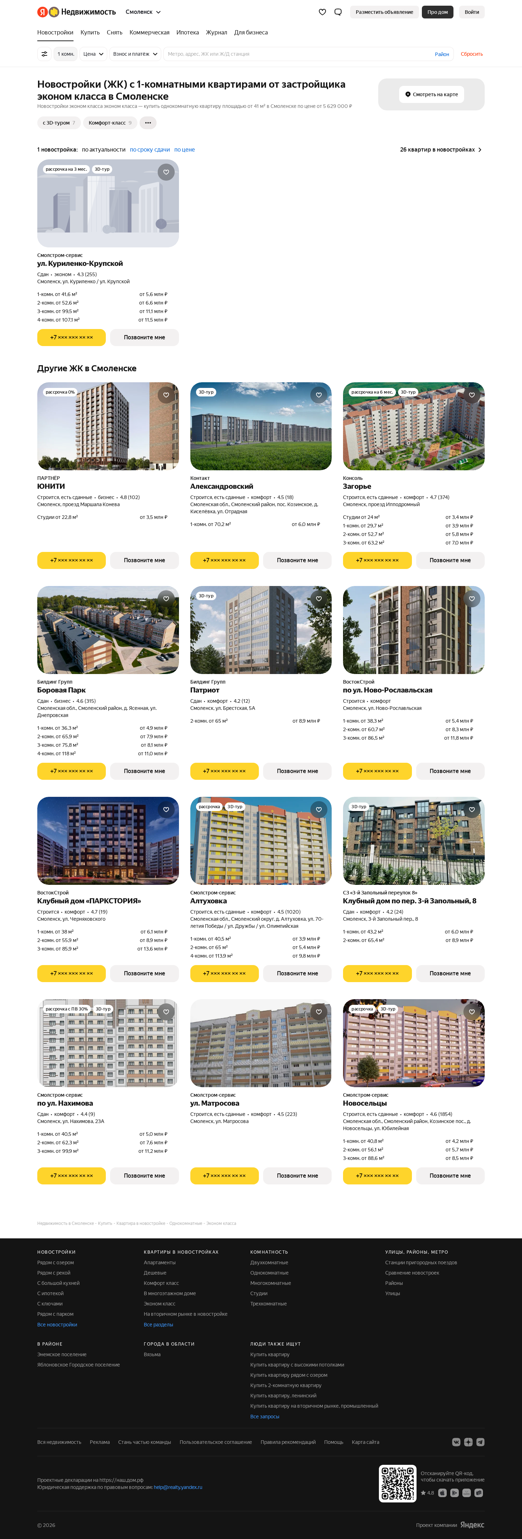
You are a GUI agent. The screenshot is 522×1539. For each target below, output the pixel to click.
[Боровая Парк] (108, 630)
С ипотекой (50, 1293)
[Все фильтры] (44, 54)
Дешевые (155, 1273)
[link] (472, 12)
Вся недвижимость (59, 1442)
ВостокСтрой (358, 682)
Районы (394, 1283)
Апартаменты (160, 1262)
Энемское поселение (62, 1354)
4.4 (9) (88, 1114)
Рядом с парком (55, 1314)
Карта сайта (365, 1442)
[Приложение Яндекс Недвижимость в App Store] (442, 1492)
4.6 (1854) (441, 1114)
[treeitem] (57, 32)
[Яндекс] (472, 1525)
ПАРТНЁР (48, 478)
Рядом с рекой (53, 1273)
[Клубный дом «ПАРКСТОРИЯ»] (108, 841)
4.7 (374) (440, 497)
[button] (338, 12)
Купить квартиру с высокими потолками (297, 1365)
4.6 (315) (86, 701)
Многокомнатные (270, 1283)
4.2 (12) (242, 701)
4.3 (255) (87, 274)
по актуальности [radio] (104, 149)
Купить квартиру (270, 1354)
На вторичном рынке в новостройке (186, 1314)
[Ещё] (148, 122)
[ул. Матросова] (261, 1043)
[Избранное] (322, 12)
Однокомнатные (269, 1273)
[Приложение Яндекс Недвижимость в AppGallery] (466, 1492)
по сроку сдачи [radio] (150, 149)
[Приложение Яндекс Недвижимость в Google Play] (454, 1492)
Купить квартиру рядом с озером (288, 1375)
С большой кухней (58, 1283)
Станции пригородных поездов (421, 1262)
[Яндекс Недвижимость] (76, 12)
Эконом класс (159, 1304)
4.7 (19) (99, 912)
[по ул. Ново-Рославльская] (414, 630)
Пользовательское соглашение (216, 1442)
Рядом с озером (55, 1262)
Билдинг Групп (54, 682)
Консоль (353, 478)
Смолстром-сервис (60, 255)
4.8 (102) (130, 497)
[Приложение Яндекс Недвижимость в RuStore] (478, 1492)
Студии (258, 1293)
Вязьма (152, 1354)
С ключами (49, 1304)
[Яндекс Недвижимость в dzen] (468, 1442)
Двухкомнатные (269, 1262)
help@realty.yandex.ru (178, 1487)
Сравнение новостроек (412, 1273)
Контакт (200, 478)
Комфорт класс (161, 1283)
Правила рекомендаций (288, 1442)
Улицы (392, 1293)
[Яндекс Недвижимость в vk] (456, 1442)
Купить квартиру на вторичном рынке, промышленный (314, 1406)
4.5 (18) (285, 497)
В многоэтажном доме (170, 1293)
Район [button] (442, 54)
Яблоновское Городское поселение (78, 1365)
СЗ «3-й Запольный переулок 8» (380, 893)
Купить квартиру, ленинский (283, 1395)
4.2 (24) (394, 912)
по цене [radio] (184, 149)
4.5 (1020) (289, 912)
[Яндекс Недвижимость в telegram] (480, 1442)
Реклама (100, 1442)
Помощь (333, 1442)
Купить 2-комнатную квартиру (286, 1385)
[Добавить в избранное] (166, 172)
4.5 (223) (287, 1114)
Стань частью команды (144, 1442)
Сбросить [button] (472, 54)
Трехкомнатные (268, 1304)
